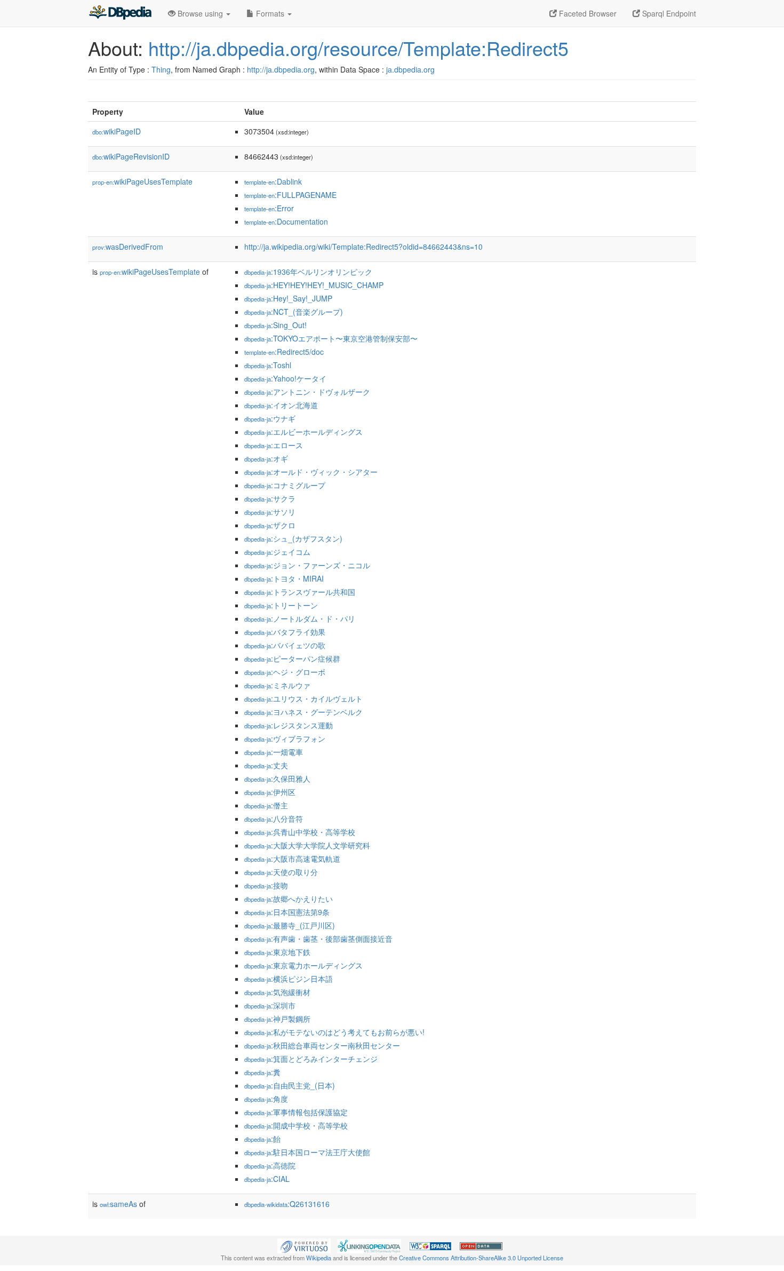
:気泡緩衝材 (277, 992)
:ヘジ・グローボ (284, 671)
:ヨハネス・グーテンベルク (303, 711)
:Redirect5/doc (284, 351)
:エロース (273, 445)
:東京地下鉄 (277, 952)
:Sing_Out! (275, 325)
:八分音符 (273, 818)
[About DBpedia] (120, 13)
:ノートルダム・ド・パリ (299, 618)
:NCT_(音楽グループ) (293, 311)
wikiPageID (116, 131)
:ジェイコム (277, 551)
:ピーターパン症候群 (292, 658)
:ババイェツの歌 (284, 645)
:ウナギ (269, 418)
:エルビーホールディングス (303, 431)
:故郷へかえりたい (288, 898)
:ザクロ (269, 525)
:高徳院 (269, 1165)
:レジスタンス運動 (288, 725)
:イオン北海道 (281, 405)
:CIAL (267, 1178)
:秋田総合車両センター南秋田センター (322, 1045)
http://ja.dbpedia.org (281, 69)
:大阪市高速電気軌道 (292, 858)
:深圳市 (269, 1005)
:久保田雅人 (277, 778)
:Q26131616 (287, 1203)
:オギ (266, 458)
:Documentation (286, 221)
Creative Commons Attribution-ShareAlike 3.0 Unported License (481, 1257)
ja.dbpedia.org (410, 69)
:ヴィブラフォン (284, 738)
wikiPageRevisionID (131, 156)
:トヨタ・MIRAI (284, 578)
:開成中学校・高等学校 (296, 1125)
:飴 (262, 1138)
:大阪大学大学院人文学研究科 (307, 845)
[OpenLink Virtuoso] (304, 1245)
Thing (161, 69)
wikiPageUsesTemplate (142, 181)
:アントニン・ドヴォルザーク (307, 391)
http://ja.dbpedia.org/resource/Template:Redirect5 (358, 47)
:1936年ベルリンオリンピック (308, 271)
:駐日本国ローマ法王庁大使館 (307, 1152)
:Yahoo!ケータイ (285, 378)
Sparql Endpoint (668, 13)
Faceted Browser (587, 13)
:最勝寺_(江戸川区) (289, 925)
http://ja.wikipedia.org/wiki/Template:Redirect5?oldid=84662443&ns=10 (363, 246)
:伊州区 (269, 792)
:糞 (262, 1072)
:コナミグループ (284, 485)
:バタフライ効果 (284, 631)
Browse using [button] (200, 13)
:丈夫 (266, 765)
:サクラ (269, 498)
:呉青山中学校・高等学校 (299, 832)
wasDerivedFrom (127, 246)
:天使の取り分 (281, 872)
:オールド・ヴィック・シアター (311, 471)
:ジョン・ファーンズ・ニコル (307, 565)
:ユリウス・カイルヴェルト (303, 698)
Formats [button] (270, 13)
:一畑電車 (273, 751)
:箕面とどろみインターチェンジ (311, 1058)
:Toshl (267, 365)
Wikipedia (318, 1257)
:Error (269, 208)
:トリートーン (281, 605)
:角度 (266, 1098)
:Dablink (273, 181)
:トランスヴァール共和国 (299, 591)
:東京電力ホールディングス (303, 965)
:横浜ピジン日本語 (288, 978)
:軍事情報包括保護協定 (296, 1112)
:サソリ (269, 511)
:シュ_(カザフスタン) (293, 538)
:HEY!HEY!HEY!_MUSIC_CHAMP (313, 285)
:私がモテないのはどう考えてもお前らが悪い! (334, 1032)
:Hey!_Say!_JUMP (288, 298)
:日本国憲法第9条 (287, 912)
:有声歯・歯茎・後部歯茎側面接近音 (318, 938)
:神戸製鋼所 (277, 1018)
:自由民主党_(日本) (289, 1085)
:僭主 (266, 805)
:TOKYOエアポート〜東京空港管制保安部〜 (331, 338)
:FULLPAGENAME (290, 194)
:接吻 (266, 885)
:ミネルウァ (277, 685)
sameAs (118, 1203)
